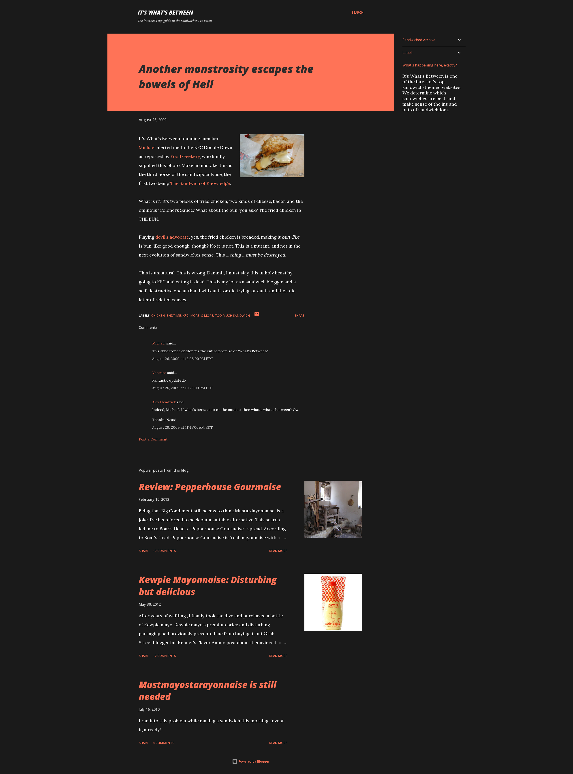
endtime (174, 315)
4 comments (163, 743)
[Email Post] (256, 315)
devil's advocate (172, 237)
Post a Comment (153, 439)
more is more (201, 315)
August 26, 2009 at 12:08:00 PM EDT (182, 358)
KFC (185, 315)
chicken (158, 315)
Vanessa (159, 372)
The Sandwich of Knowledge (200, 183)
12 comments (164, 656)
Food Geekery (185, 156)
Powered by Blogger (253, 761)
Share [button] (299, 315)
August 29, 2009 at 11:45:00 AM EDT (182, 427)
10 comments (164, 551)
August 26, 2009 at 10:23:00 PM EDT (182, 388)
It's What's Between (165, 12)
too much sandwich (232, 315)
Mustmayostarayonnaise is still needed (207, 690)
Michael (147, 147)
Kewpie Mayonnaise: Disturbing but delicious (208, 585)
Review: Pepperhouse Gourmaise (210, 487)
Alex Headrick (164, 402)
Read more (278, 551)
